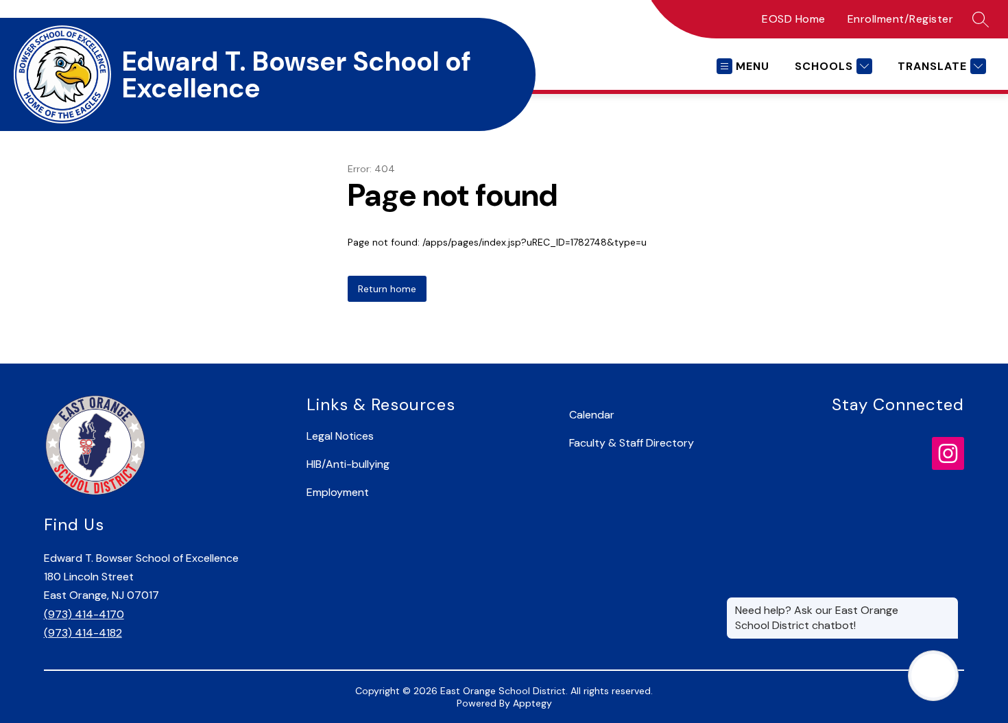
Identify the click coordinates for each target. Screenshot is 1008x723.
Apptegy (532, 703)
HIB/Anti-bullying (348, 464)
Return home (387, 289)
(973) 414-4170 (84, 614)
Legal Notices (340, 436)
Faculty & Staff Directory (631, 443)
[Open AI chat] (933, 676)
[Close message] (948, 603)
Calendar (591, 414)
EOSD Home (794, 19)
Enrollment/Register (901, 19)
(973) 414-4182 (83, 633)
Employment (338, 492)
